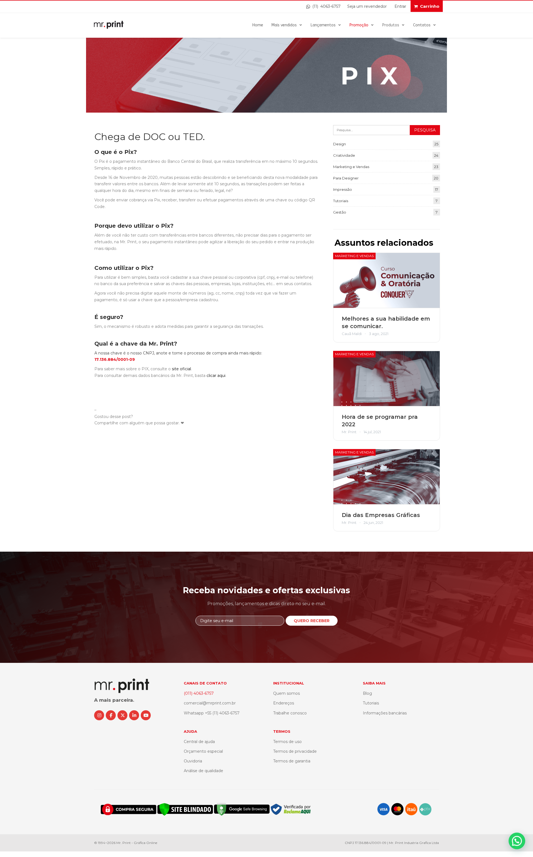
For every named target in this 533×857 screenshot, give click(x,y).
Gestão (339, 212)
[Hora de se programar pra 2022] (386, 378)
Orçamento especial (203, 751)
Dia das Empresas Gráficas (381, 515)
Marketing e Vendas (351, 166)
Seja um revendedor (367, 6)
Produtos (390, 25)
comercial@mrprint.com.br (210, 703)
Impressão (342, 189)
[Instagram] (99, 715)
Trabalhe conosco (290, 713)
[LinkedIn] (134, 715)
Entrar (400, 6)
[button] (517, 841)
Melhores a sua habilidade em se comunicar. (386, 322)
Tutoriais (340, 201)
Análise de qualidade (203, 770)
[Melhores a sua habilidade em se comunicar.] (386, 280)
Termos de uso (287, 741)
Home (257, 25)
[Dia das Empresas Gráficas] (386, 476)
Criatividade (344, 155)
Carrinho (429, 6)
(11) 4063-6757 (325, 6)
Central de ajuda (199, 741)
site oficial (181, 368)
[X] (122, 715)
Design (339, 144)
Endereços (283, 703)
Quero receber (312, 620)
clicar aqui (216, 375)
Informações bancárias (385, 713)
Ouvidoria (193, 761)
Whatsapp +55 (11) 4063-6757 (212, 713)
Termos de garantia (291, 761)
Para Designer (346, 178)
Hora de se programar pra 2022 (380, 421)
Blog (367, 693)
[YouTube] (146, 715)
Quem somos (286, 693)
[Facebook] (111, 715)
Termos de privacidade (295, 751)
